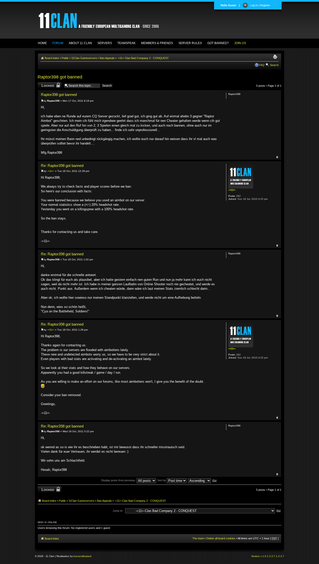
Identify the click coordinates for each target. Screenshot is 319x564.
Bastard (86, 556)
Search (274, 65)
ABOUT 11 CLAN (80, 43)
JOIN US (240, 43)
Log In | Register (260, 5)
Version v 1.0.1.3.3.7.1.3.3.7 (267, 556)
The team (198, 538)
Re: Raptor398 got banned (62, 166)
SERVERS (104, 43)
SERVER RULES (190, 43)
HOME (42, 43)
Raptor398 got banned (60, 76)
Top (277, 157)
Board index (52, 58)
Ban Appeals (107, 58)
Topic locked (45, 84)
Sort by (162, 480)
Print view (276, 57)
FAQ (261, 65)
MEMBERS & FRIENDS (157, 43)
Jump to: (118, 510)
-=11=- (50, 171)
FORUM (57, 43)
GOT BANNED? (218, 43)
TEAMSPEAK (126, 43)
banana (78, 556)
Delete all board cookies (220, 538)
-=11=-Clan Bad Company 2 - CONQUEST (143, 58)
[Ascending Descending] (203, 480)
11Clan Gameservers (84, 58)
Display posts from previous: (119, 480)
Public (65, 58)
